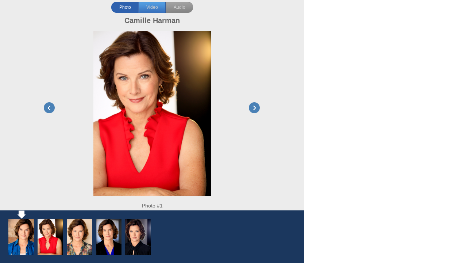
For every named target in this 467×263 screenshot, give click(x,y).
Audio (179, 7)
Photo (125, 7)
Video (152, 7)
